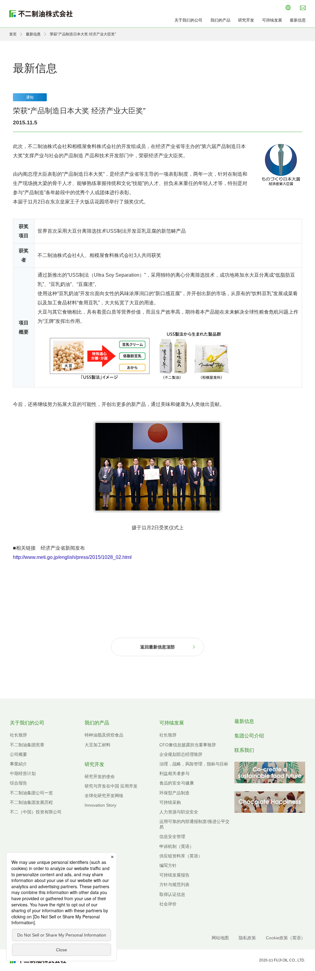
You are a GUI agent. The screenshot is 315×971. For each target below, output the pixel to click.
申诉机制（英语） (176, 846)
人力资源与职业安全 (178, 811)
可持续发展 (272, 20)
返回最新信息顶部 (157, 646)
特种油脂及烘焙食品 (104, 734)
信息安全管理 (172, 836)
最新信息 (298, 20)
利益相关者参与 (174, 773)
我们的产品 (220, 20)
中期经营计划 (23, 773)
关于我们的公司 (188, 20)
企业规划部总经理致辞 (180, 754)
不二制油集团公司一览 (31, 792)
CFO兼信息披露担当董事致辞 (187, 744)
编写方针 (168, 865)
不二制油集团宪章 (27, 744)
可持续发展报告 (174, 875)
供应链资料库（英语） (180, 855)
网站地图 (220, 937)
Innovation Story (100, 805)
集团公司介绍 (249, 735)
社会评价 (168, 903)
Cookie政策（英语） (285, 937)
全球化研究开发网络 (104, 795)
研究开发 (246, 20)
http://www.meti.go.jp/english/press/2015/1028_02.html (72, 557)
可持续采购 (170, 802)
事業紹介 (18, 763)
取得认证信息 (172, 894)
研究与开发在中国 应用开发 (111, 786)
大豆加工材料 (97, 744)
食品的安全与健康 (176, 782)
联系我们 (244, 750)
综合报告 (18, 782)
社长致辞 (18, 734)
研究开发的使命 (100, 776)
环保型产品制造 (174, 792)
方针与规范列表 (174, 884)
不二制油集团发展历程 (31, 802)
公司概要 (18, 754)
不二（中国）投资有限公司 (36, 811)
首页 (13, 34)
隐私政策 (247, 937)
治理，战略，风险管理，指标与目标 (193, 763)
